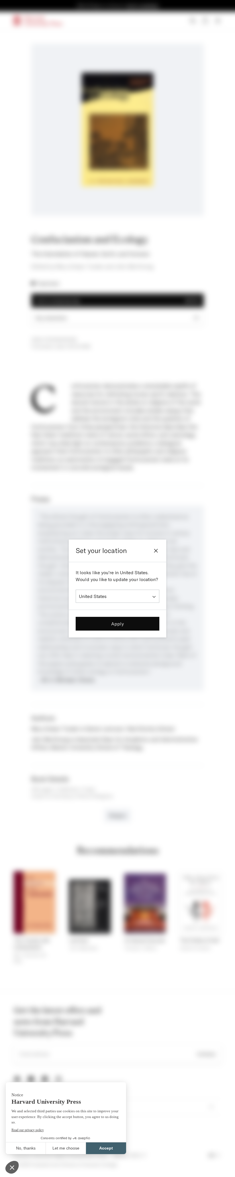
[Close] (155, 550)
